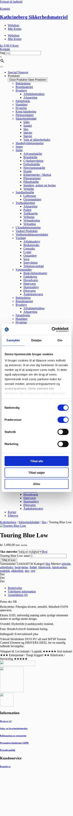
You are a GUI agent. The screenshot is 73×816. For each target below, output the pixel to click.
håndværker (59, 567)
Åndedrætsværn (33, 294)
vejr (33, 570)
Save (26, 259)
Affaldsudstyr (31, 241)
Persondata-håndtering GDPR (14, 743)
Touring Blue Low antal (15, 555)
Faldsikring (30, 276)
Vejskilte (28, 188)
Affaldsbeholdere (34, 94)
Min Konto (14, 28)
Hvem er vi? (6, 721)
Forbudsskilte (31, 164)
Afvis (36, 484)
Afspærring (30, 97)
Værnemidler (24, 269)
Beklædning (23, 83)
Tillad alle (36, 461)
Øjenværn (29, 290)
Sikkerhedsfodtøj (26, 118)
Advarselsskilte (32, 153)
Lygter (27, 252)
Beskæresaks (31, 245)
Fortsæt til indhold (11, 1)
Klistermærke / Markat (37, 174)
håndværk (44, 567)
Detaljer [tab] (36, 340)
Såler (26, 122)
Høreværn (29, 283)
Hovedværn (30, 280)
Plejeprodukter (24, 115)
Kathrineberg (8, 522)
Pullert (27, 210)
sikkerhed (17, 570)
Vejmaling (29, 224)
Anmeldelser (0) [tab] (18, 595)
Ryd (44, 551)
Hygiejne (21, 108)
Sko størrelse (8, 551)
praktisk (5, 570)
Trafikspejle (30, 213)
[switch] (63, 420)
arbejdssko (6, 567)
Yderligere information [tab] (22, 591)
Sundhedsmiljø (25, 192)
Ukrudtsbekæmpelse (28, 227)
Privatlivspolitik (7, 750)
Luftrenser (29, 196)
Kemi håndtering (26, 111)
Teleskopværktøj (33, 266)
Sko (25, 129)
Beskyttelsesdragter (35, 273)
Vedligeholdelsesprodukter (32, 234)
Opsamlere (30, 255)
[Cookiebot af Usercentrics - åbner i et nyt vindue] (52, 329)
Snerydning (30, 262)
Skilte (19, 150)
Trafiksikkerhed (25, 203)
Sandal (27, 125)
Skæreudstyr (31, 287)
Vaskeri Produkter (27, 231)
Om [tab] (59, 340)
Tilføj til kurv (9, 560)
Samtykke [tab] (13, 340)
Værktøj (21, 238)
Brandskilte (30, 157)
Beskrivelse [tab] (15, 588)
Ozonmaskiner (32, 199)
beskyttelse (21, 567)
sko (27, 570)
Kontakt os (5, 766)
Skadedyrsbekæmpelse (30, 143)
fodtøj (33, 567)
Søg (2, 52)
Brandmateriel (24, 87)
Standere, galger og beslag (39, 185)
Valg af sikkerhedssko (36, 139)
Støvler (27, 132)
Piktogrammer (32, 178)
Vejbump (28, 217)
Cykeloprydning (33, 160)
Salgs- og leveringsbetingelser (14, 728)
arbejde (66, 563)
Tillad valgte (36, 472)
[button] (36, 574)
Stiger (19, 146)
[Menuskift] (1, 66)
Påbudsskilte (31, 181)
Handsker (21, 104)
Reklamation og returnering (13, 735)
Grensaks (29, 248)
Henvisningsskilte (34, 167)
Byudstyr (21, 90)
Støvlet (27, 136)
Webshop (13, 25)
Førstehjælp (23, 101)
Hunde (27, 171)
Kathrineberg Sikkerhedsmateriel (34, 17)
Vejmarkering (31, 220)
